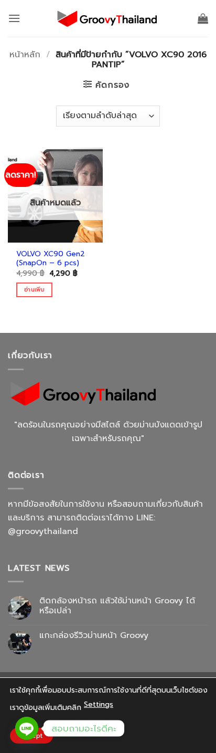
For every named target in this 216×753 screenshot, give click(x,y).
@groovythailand (43, 531)
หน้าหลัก (24, 54)
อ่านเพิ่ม (34, 289)
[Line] (26, 728)
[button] (14, 18)
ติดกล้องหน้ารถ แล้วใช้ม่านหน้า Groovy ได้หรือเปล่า (117, 606)
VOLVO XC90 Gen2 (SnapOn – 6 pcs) (50, 258)
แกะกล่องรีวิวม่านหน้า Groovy (93, 636)
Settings (98, 704)
